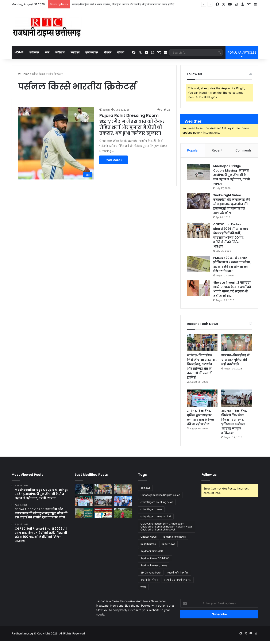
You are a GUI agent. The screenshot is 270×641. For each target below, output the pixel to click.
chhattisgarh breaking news (156, 502)
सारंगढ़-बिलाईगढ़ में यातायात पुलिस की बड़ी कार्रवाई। (235, 359)
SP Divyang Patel (150, 572)
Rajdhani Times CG (151, 551)
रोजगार (107, 52)
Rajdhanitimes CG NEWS (155, 558)
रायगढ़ (143, 586)
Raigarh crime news (174, 536)
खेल (47, 52)
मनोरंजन (75, 52)
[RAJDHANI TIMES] (47, 27)
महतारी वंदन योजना (149, 579)
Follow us (209, 474)
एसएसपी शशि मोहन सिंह (178, 572)
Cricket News (148, 536)
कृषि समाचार (91, 52)
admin (106, 109)
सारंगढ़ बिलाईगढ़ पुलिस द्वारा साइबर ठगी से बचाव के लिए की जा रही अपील (200, 417)
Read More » (113, 160)
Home (19, 52)
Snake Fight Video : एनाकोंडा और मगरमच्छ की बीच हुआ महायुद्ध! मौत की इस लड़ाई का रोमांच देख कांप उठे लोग (231, 204)
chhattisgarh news (151, 509)
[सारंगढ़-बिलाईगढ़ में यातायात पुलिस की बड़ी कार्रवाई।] (236, 342)
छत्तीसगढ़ (60, 52)
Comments (243, 150)
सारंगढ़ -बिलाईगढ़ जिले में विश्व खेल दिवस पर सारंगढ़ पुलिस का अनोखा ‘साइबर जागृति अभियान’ (234, 422)
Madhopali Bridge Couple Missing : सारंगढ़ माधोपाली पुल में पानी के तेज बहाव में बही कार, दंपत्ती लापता (231, 175)
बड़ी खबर (34, 52)
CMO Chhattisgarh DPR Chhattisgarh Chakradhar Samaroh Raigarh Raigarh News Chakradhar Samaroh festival (166, 526)
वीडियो (120, 52)
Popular (193, 150)
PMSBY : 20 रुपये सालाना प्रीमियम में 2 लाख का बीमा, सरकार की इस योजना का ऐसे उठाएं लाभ (232, 264)
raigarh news (148, 543)
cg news (145, 487)
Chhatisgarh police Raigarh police (160, 494)
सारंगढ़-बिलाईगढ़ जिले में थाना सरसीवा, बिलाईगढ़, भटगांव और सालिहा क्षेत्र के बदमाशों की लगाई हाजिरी (202, 366)
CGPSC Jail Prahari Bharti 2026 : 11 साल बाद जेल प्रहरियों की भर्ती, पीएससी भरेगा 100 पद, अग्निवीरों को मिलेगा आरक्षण (230, 235)
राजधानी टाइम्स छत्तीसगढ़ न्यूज (177, 579)
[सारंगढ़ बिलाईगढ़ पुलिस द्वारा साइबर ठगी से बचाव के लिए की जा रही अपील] (202, 398)
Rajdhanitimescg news (153, 565)
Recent (217, 150)
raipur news (168, 543)
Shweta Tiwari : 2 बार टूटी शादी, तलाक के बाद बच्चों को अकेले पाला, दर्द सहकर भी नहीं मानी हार (232, 289)
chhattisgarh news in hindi (155, 516)
